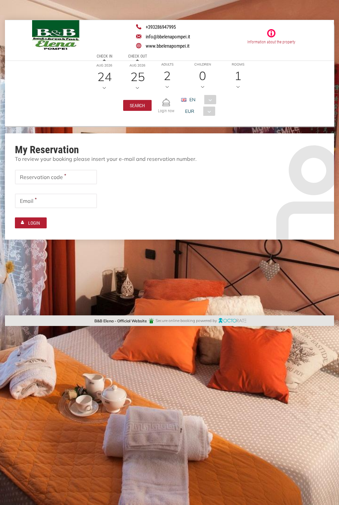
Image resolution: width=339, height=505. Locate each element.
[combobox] (201, 99)
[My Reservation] (166, 99)
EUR (189, 111)
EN (192, 99)
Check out (137, 56)
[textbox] (56, 177)
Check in (104, 56)
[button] (137, 105)
